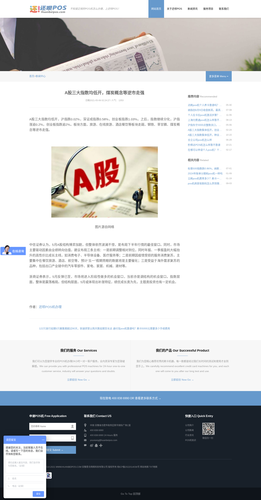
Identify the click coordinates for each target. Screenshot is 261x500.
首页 (31, 76)
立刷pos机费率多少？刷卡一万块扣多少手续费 (205, 178)
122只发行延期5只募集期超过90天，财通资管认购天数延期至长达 (75, 328)
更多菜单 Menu (218, 76)
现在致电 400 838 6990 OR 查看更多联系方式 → (130, 398)
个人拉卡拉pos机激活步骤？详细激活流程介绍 (205, 115)
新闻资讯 (193, 8)
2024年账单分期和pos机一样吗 (205, 173)
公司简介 (189, 425)
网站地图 (144, 467)
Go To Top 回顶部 (130, 493)
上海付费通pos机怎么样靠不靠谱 (205, 120)
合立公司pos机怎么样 (200, 139)
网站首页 (156, 8)
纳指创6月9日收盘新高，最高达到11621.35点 (205, 110)
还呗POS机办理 (50, 307)
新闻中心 (41, 76)
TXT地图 (153, 467)
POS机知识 (190, 440)
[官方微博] (91, 445)
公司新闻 (189, 430)
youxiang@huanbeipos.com (103, 440)
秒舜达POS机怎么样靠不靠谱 (204, 144)
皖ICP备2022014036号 (128, 467)
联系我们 (224, 8)
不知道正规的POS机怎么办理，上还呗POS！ (95, 8)
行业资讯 (189, 435)
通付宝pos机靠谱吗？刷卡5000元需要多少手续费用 (141, 328)
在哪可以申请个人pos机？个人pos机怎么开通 (205, 149)
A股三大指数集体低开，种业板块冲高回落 (205, 134)
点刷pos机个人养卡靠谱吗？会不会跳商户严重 (205, 105)
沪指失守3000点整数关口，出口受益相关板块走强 (205, 125)
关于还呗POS (174, 8)
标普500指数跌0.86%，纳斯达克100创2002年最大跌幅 (205, 168)
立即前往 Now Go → (78, 379)
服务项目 (208, 8)
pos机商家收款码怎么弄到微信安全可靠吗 (205, 183)
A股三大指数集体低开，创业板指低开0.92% (205, 130)
